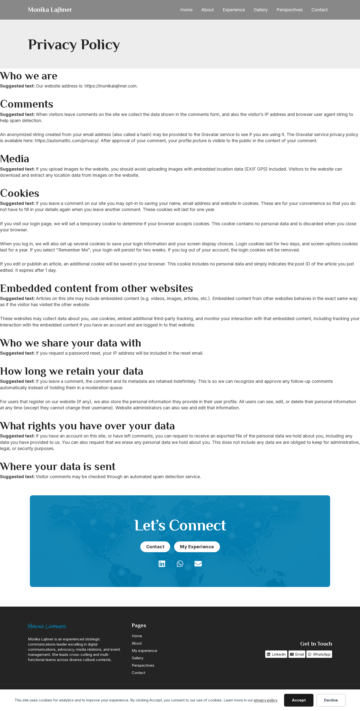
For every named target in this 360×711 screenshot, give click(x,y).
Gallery (261, 9)
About (207, 9)
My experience (144, 650)
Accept (299, 700)
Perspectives (289, 9)
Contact (320, 9)
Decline (331, 700)
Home (186, 9)
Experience (234, 9)
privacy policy (265, 700)
